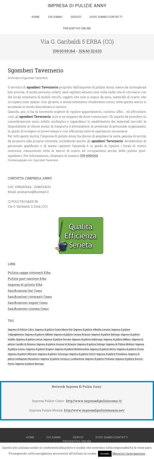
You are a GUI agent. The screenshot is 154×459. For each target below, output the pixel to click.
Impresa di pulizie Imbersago (87, 339)
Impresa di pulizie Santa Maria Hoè (53, 329)
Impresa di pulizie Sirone (130, 349)
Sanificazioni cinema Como (28, 309)
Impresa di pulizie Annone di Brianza (56, 344)
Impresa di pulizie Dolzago (91, 344)
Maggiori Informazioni (128, 453)
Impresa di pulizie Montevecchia (72, 349)
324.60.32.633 (90, 51)
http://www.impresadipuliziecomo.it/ (94, 401)
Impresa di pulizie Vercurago (53, 353)
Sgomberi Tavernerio (35, 70)
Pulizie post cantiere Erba (27, 279)
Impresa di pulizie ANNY (77, 5)
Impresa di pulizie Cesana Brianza (72, 334)
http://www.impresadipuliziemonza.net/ (94, 410)
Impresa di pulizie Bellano (117, 339)
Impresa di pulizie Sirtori (82, 353)
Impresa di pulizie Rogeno (40, 349)
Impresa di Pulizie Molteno (120, 344)
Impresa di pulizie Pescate (57, 339)
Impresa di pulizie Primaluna (111, 353)
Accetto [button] (104, 453)
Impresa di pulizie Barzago (29, 363)
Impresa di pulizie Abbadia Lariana (91, 329)
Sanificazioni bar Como (25, 291)
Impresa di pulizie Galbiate (39, 334)
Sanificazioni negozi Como (28, 303)
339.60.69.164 (64, 51)
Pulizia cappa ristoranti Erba (29, 273)
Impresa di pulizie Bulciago (105, 334)
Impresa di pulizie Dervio (103, 349)
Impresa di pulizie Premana (99, 358)
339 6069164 (89, 156)
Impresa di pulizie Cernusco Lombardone (62, 358)
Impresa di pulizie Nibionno (22, 353)
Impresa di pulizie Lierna (29, 339)
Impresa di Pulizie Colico (21, 329)
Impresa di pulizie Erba (25, 285)
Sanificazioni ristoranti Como (30, 297)
